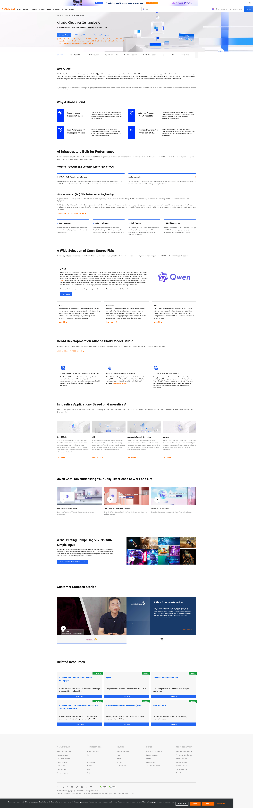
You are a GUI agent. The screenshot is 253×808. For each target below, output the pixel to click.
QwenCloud (180, 773)
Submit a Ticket (181, 766)
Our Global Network (63, 759)
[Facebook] (58, 787)
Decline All (208, 803)
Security (89, 769)
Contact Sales (64, 35)
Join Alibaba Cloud (153, 766)
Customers (185, 55)
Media (119, 759)
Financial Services (123, 752)
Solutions (41, 9)
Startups (149, 759)
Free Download (79, 696)
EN (218, 9)
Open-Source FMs (111, 55)
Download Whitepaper (101, 35)
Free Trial (248, 9)
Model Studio (91, 762)
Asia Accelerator (62, 755)
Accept (195, 803)
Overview (26, 9)
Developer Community (154, 752)
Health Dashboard (182, 762)
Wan (174, 55)
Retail (118, 755)
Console (235, 9)
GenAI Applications (150, 55)
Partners (64, 9)
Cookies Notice (220, 803)
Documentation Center (184, 752)
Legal (85, 793)
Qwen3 (62, 280)
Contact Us (224, 9)
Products (34, 9)
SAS (88, 759)
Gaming (119, 762)
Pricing (48, 9)
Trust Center (61, 766)
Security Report (181, 769)
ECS (88, 755)
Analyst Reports (62, 773)
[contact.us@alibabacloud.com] (82, 787)
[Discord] (91, 787)
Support (71, 9)
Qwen (164, 55)
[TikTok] (77, 787)
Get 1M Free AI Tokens (81, 35)
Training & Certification (184, 755)
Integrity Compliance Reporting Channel (102, 793)
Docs (230, 9)
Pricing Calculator (93, 752)
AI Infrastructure (93, 55)
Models (19, 9)
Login (240, 9)
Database (90, 766)
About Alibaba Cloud (64, 752)
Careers (59, 793)
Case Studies (61, 769)
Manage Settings (182, 803)
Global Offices (62, 762)
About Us (67, 793)
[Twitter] (67, 787)
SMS (88, 773)
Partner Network (152, 755)
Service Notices (181, 759)
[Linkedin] (63, 787)
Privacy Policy (76, 793)
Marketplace (150, 762)
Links (132, 793)
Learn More (66, 294)
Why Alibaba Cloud (75, 55)
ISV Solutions (121, 766)
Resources (56, 9)
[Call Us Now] (86, 787)
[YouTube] (72, 787)
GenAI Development (130, 55)
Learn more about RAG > (120, 383)
